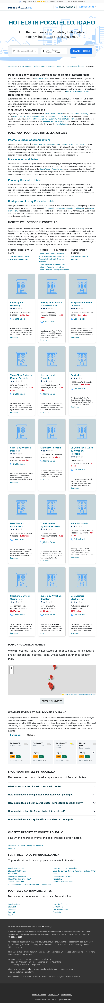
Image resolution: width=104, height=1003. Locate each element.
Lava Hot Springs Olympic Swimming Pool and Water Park (50, 119)
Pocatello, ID (40, 79)
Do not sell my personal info (22, 972)
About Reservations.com (18, 969)
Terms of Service (39, 994)
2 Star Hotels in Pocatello (18, 259)
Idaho (59, 66)
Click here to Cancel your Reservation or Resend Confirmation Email (37, 952)
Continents (12, 66)
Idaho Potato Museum (54, 114)
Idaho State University (79, 114)
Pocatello (57, 912)
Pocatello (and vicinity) (74, 66)
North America (25, 66)
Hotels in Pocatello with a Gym (51, 267)
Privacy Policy (53, 994)
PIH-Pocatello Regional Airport (78, 91)
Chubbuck (12, 909)
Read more (14, 337)
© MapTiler (72, 694)
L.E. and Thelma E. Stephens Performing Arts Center (29, 884)
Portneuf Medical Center (55, 208)
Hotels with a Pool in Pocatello (51, 254)
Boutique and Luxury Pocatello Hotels (31, 201)
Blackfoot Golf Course (17, 871)
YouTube (51, 976)
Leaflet (66, 694)
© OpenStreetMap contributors (85, 694)
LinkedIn (69, 976)
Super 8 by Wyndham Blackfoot (46, 144)
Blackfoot (12, 907)
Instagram (60, 976)
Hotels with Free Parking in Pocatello (54, 270)
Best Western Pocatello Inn (51, 169)
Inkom (10, 915)
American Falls (14, 904)
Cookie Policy (66, 994)
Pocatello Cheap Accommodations (29, 140)
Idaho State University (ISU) (19, 879)
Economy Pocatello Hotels (24, 180)
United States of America (44, 66)
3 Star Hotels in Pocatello (18, 257)
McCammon (58, 907)
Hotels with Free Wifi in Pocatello (52, 264)
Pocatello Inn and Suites (23, 159)
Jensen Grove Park (16, 882)
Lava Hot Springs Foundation (65, 868)
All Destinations (37, 969)
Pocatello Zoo (62, 124)
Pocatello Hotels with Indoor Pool (52, 256)
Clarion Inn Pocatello (59, 116)
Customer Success (67, 969)
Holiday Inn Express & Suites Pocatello (29, 116)
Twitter (44, 976)
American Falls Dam (16, 868)
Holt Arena (12, 874)
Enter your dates (52, 701)
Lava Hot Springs (60, 904)
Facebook (36, 976)
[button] (51, 688)
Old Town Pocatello (61, 909)
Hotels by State (51, 969)
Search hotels (81, 51)
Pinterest (77, 976)
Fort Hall (11, 912)
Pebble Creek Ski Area (52, 121)
